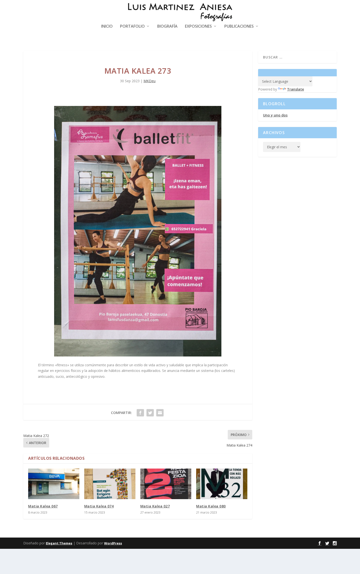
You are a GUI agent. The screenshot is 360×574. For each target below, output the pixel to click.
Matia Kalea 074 (99, 506)
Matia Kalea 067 (43, 506)
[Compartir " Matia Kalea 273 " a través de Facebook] (140, 413)
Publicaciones (239, 26)
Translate (295, 89)
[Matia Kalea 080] (221, 484)
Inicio (107, 26)
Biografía (167, 26)
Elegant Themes (59, 543)
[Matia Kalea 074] (109, 484)
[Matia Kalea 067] (53, 484)
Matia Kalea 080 (211, 506)
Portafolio (132, 26)
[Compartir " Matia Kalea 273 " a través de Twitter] (150, 413)
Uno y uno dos (275, 115)
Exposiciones (198, 26)
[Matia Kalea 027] (166, 484)
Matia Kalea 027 (155, 506)
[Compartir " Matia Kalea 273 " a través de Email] (160, 413)
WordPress (113, 543)
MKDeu (150, 81)
